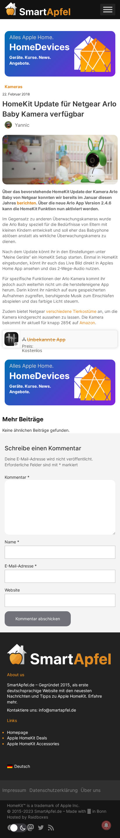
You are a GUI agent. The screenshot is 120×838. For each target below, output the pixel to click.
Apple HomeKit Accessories (33, 743)
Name (12, 541)
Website (12, 589)
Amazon (87, 322)
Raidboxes (38, 817)
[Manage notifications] (106, 825)
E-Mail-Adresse (21, 565)
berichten (26, 202)
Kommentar (17, 477)
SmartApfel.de (20, 684)
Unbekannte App (46, 339)
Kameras (13, 86)
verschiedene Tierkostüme (71, 311)
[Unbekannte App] (11, 344)
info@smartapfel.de (57, 710)
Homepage (17, 732)
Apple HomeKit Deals (27, 737)
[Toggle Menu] (107, 9)
